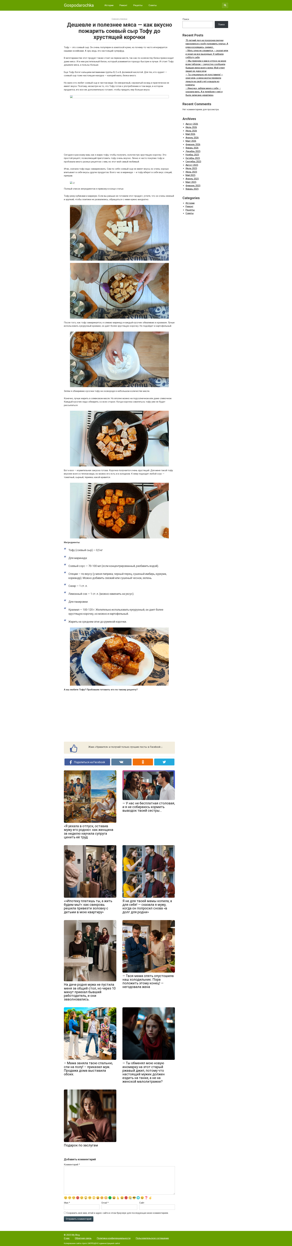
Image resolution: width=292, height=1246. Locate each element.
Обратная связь (83, 1238)
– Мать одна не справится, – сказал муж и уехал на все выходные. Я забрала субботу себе (207, 54)
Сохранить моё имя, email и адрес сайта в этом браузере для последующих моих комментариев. (117, 1213)
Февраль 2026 (193, 144)
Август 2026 (192, 124)
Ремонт (123, 5)
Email (105, 1202)
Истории (108, 5)
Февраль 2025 (193, 185)
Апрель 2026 (192, 137)
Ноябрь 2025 (192, 154)
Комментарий (72, 1164)
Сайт (141, 1202)
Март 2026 (191, 141)
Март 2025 (191, 182)
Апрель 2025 (192, 178)
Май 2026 (190, 134)
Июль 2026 (191, 127)
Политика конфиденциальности (113, 1238)
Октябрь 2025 (193, 158)
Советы (153, 5)
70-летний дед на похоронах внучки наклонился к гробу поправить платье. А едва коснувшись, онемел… (207, 44)
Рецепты (138, 5)
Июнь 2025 (191, 171)
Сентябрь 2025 (193, 161)
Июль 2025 (191, 168)
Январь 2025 (192, 189)
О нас (67, 1238)
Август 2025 (192, 165)
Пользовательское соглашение (152, 1238)
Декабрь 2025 (193, 151)
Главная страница (119, 19)
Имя (67, 1202)
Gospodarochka (79, 5)
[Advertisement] (119, 716)
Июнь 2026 (191, 130)
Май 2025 (190, 175)
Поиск (185, 19)
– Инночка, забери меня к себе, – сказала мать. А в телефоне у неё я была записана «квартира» (204, 92)
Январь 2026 (192, 147)
